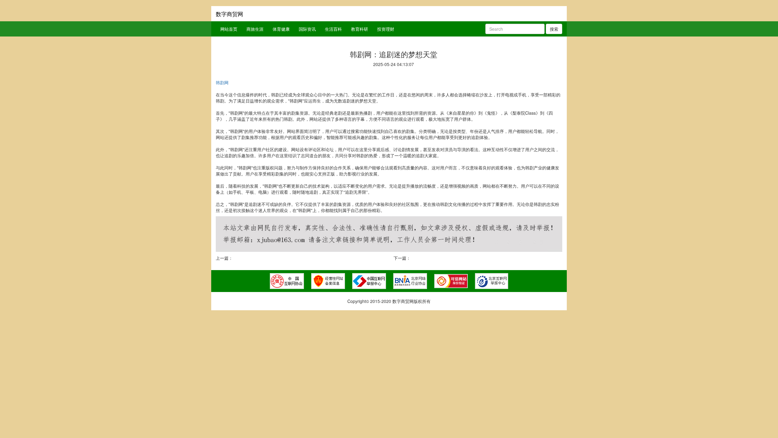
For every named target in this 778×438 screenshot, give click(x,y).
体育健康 (281, 29)
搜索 (554, 29)
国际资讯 (307, 29)
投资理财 (385, 29)
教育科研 (359, 29)
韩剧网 (222, 82)
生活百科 (333, 29)
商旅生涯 (254, 29)
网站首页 (228, 29)
